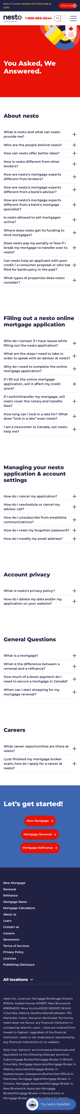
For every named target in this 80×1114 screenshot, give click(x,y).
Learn (7, 920)
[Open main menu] (73, 18)
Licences (9, 958)
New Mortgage (14, 883)
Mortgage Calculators (19, 908)
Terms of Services (16, 946)
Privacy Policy (13, 952)
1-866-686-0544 (38, 18)
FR (57, 18)
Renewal (9, 889)
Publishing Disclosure (19, 964)
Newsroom (11, 939)
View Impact (67, 5)
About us (9, 914)
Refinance (10, 895)
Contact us (11, 927)
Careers (9, 933)
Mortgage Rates (15, 901)
